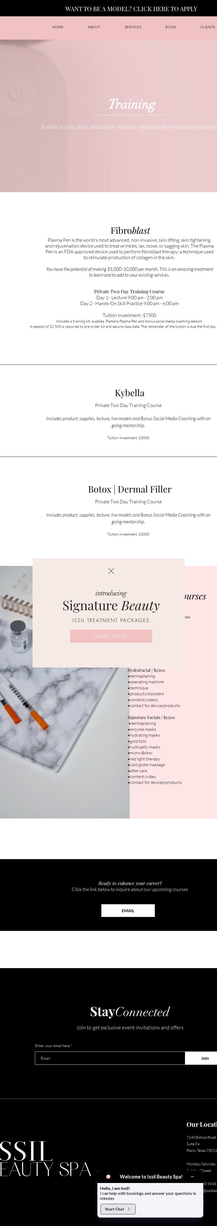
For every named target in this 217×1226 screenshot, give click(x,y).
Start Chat (114, 1209)
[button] (111, 571)
